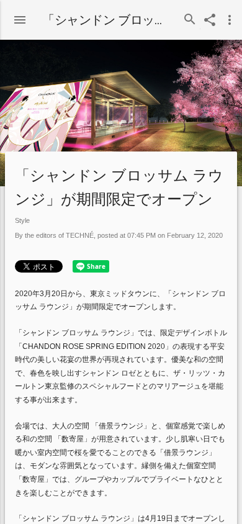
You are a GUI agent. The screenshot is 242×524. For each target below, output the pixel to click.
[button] (20, 17)
